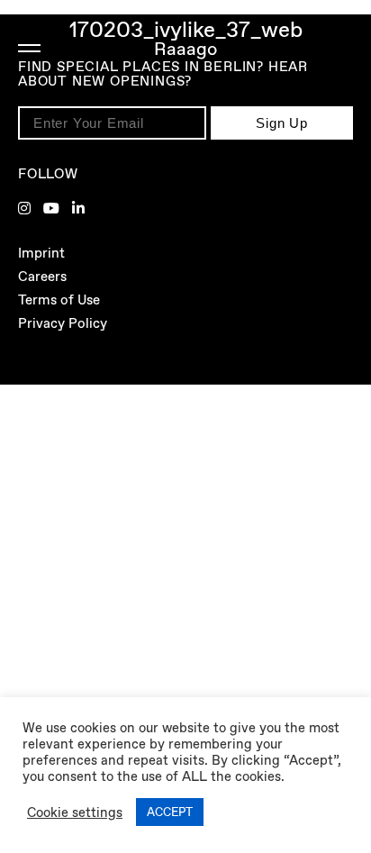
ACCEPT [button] (170, 812)
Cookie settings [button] (74, 812)
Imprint (41, 253)
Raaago (185, 48)
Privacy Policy (62, 323)
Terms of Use (59, 300)
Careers (42, 276)
